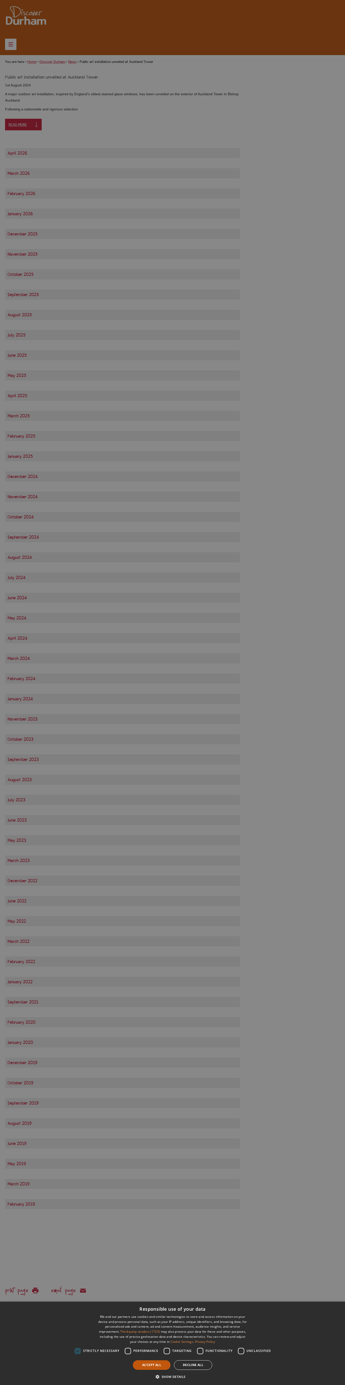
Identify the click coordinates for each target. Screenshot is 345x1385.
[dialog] (172, 1343)
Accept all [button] (151, 1365)
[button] (172, 1376)
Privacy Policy (205, 1342)
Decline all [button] (193, 1365)
